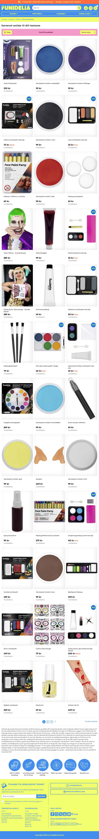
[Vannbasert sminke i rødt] (49, 172)
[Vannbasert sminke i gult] (17, 455)
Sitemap (28, 824)
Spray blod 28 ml (10, 536)
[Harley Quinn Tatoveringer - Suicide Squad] (17, 286)
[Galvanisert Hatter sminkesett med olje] (81, 342)
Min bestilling (6, 814)
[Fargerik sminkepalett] (17, 399)
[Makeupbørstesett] (17, 342)
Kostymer (36, 13)
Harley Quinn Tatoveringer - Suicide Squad (17, 310)
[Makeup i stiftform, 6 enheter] (17, 172)
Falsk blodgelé (41, 253)
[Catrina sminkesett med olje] (17, 116)
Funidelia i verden (31, 814)
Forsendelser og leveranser (11, 816)
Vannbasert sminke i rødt (45, 196)
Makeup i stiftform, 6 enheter (14, 196)
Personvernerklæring (32, 820)
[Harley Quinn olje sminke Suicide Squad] (81, 625)
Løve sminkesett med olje (77, 140)
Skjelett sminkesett (11, 705)
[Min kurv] (95, 8)
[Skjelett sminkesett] (17, 681)
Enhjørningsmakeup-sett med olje (80, 536)
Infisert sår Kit (73, 705)
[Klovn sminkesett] (17, 625)
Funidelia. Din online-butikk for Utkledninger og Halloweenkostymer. (15, 8)
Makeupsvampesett (75, 196)
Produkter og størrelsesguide (12, 818)
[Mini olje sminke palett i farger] (49, 342)
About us (28, 826)
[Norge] (52, 814)
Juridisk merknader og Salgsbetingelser (33, 817)
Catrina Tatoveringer (43, 649)
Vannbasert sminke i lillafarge (79, 83)
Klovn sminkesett (10, 649)
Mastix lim (39, 705)
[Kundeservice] (91, 8)
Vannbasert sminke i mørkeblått (48, 83)
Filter (9, 32)
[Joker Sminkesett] (17, 59)
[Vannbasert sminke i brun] (49, 568)
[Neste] (55, 721)
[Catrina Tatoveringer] (49, 625)
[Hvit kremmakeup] (49, 286)
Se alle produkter (91, 721)
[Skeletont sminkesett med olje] (81, 286)
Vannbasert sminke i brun (45, 592)
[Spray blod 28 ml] (17, 512)
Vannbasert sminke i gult (13, 479)
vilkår (38, 801)
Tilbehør (60, 13)
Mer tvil (4, 822)
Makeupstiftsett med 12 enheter (47, 536)
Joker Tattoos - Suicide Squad (15, 253)
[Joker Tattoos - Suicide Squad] (17, 229)
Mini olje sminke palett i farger (47, 366)
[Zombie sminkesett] (17, 568)
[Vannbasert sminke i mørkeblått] (49, 59)
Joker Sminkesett (10, 83)
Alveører (39, 479)
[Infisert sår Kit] (81, 681)
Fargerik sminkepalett (12, 423)
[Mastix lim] (49, 681)
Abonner (41, 796)
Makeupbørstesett (10, 366)
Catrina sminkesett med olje (14, 140)
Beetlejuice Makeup (75, 592)
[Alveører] (49, 455)
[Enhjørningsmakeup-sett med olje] (81, 512)
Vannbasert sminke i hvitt (77, 479)
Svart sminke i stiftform (76, 423)
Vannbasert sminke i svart (45, 140)
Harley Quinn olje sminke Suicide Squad (80, 650)
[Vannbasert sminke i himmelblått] (49, 399)
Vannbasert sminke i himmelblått (48, 423)
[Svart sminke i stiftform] (81, 399)
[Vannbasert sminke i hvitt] (81, 455)
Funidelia (4, 19)
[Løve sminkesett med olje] (81, 116)
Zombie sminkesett (11, 592)
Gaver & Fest (84, 13)
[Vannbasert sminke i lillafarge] (81, 59)
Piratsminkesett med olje (77, 253)
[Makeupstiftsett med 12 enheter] (49, 512)
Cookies (28, 822)
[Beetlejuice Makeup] (81, 568)
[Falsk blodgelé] (49, 229)
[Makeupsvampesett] (81, 172)
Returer (4, 820)
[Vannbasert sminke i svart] (49, 116)
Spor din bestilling (75, 792)
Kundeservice (75, 785)
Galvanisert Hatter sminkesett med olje (81, 367)
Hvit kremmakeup (42, 309)
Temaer (13, 13)
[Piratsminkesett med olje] (81, 229)
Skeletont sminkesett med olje (79, 309)
